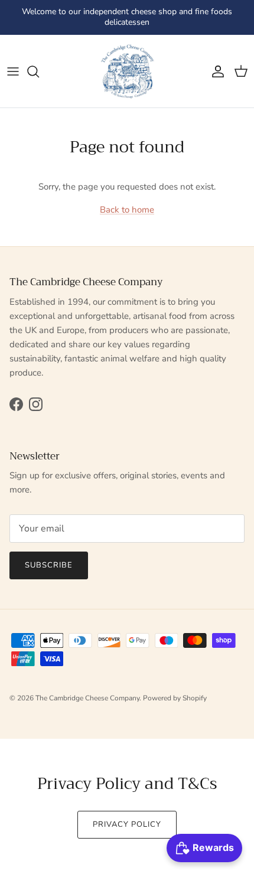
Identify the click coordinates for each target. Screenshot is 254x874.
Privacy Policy (127, 824)
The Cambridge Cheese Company (87, 698)
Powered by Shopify (175, 698)
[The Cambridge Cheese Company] (127, 71)
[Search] (39, 71)
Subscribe (49, 565)
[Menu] (13, 71)
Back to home (127, 210)
